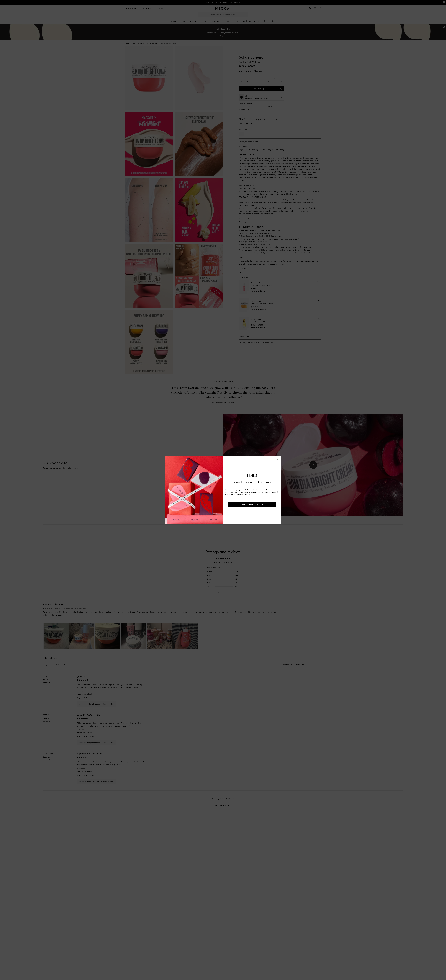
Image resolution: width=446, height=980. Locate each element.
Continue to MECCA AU (251, 504)
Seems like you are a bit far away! (252, 482)
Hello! (252, 475)
